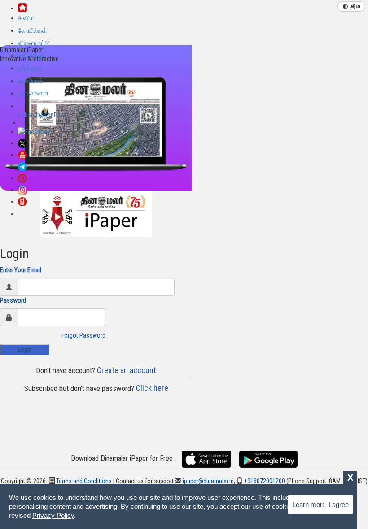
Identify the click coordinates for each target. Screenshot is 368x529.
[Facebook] (34, 131)
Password (13, 300)
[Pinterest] (22, 178)
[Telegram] (22, 166)
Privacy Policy (53, 515)
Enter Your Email (20, 269)
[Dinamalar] (22, 6)
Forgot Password (83, 335)
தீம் (355, 7)
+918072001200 (264, 481)
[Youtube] (22, 154)
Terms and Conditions (83, 481)
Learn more (309, 504)
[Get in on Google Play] (268, 458)
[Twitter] (22, 143)
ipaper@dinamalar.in (207, 481)
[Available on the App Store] (210, 458)
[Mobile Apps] (22, 201)
